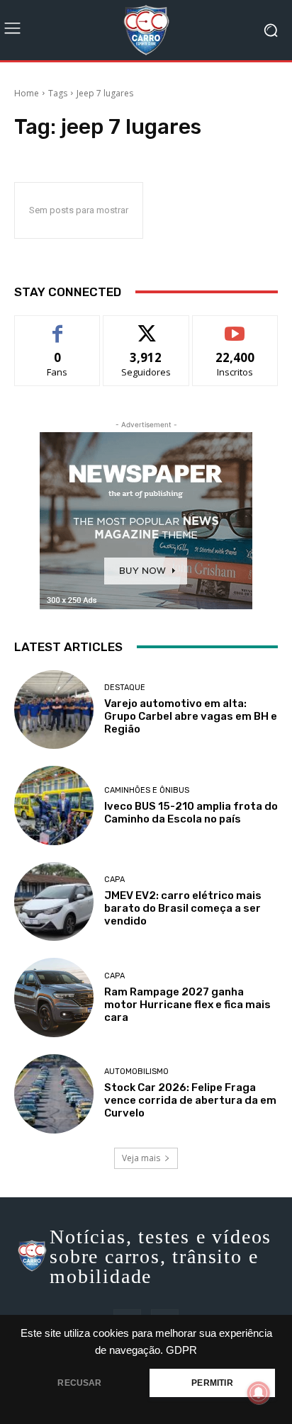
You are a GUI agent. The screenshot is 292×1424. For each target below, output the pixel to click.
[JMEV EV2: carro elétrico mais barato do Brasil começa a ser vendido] (54, 902)
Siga (146, 326)
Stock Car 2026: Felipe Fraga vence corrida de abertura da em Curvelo (190, 1100)
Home (26, 93)
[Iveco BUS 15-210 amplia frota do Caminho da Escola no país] (54, 805)
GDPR (181, 1350)
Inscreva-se (235, 326)
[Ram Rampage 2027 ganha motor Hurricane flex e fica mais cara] (54, 997)
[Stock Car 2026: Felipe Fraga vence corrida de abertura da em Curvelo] (54, 1094)
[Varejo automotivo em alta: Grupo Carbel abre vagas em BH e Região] (54, 710)
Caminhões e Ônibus (146, 790)
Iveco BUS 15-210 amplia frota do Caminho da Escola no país (191, 812)
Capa (114, 879)
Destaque (124, 687)
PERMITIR (211, 1383)
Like (58, 326)
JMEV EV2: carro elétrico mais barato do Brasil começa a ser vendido (183, 908)
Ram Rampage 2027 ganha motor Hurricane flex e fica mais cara (187, 1004)
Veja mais (141, 1158)
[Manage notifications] (258, 1392)
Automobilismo (136, 1071)
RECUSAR (79, 1383)
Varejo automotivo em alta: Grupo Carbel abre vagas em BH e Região (190, 716)
